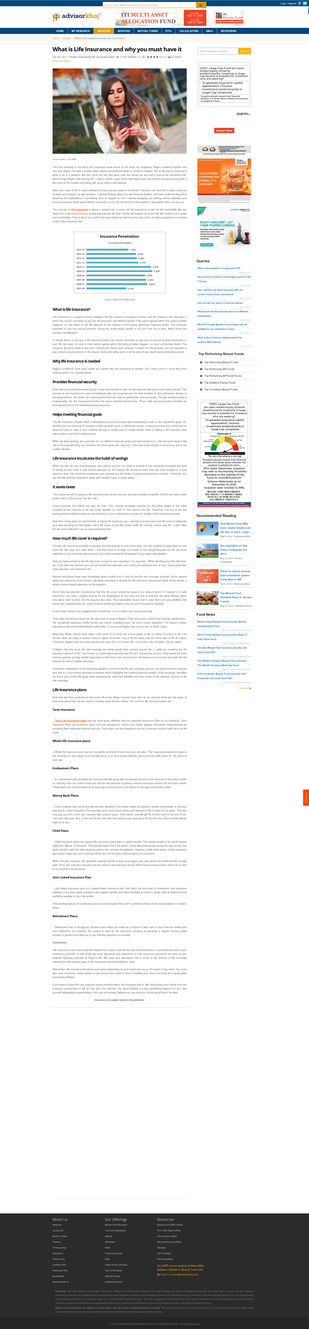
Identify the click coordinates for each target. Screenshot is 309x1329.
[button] (154, 646)
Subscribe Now (154, 681)
